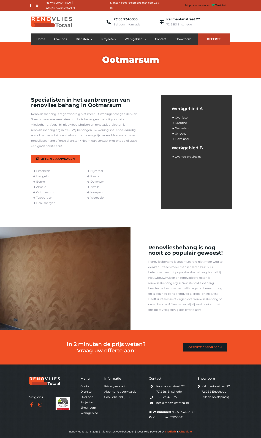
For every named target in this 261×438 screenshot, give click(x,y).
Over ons (60, 39)
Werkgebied (134, 39)
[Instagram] (37, 5)
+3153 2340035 (125, 19)
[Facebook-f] (30, 5)
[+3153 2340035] (109, 22)
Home (40, 39)
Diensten (82, 39)
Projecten (108, 39)
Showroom (183, 39)
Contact (161, 39)
